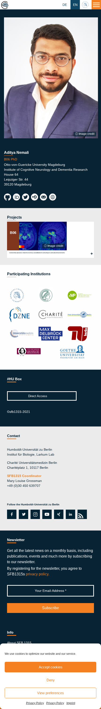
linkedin (70, 514)
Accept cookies (50, 667)
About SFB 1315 (19, 643)
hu (85, 5)
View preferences (50, 693)
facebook (11, 514)
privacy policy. (37, 574)
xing (57, 514)
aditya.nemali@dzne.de (43, 197)
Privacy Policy (35, 703)
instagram (35, 514)
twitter (23, 514)
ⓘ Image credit (84, 134)
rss (81, 514)
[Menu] (96, 4)
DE (64, 5)
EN (75, 5)
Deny (51, 680)
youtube (46, 514)
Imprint (70, 703)
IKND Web (52, 197)
